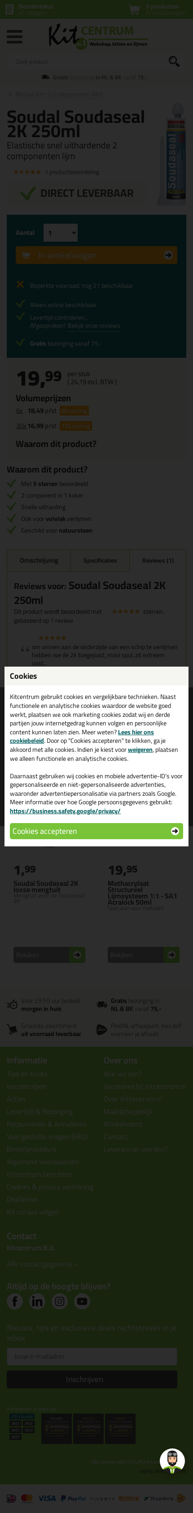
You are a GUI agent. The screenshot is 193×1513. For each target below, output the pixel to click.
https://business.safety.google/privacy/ (65, 811)
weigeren (140, 749)
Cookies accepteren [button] (45, 831)
